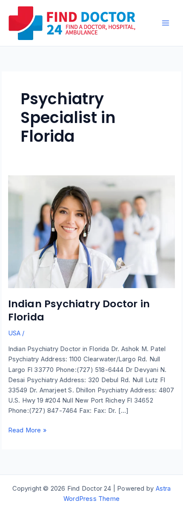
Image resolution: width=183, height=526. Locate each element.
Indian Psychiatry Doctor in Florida (79, 310)
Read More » (27, 430)
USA (14, 333)
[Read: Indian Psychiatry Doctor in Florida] (91, 231)
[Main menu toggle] (165, 23)
